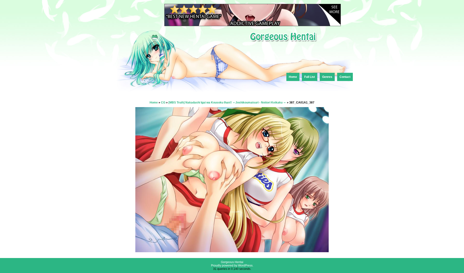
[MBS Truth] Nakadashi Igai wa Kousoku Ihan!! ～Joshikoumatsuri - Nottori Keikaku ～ (227, 102)
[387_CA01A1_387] (232, 251)
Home (293, 77)
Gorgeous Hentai (232, 262)
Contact (345, 77)
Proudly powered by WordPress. (232, 265)
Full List (309, 77)
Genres (327, 77)
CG (163, 102)
